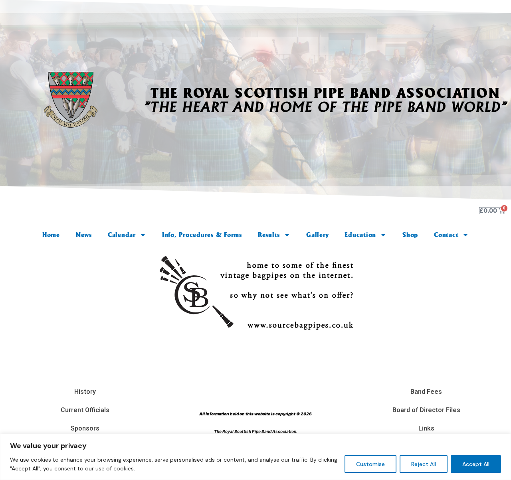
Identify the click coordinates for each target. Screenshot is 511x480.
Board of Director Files (426, 410)
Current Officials (85, 410)
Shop (410, 235)
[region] (255, 457)
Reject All (423, 464)
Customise (370, 464)
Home (51, 235)
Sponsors (85, 428)
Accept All (475, 464)
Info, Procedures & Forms (202, 235)
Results (269, 235)
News (84, 235)
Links (426, 428)
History (85, 391)
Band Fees (426, 391)
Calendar (122, 235)
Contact (446, 235)
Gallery (317, 235)
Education (360, 235)
